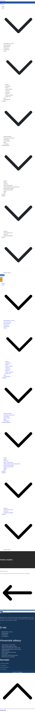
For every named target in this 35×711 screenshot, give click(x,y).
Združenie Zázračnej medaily (8, 189)
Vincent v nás (6, 234)
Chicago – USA (7, 96)
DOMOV (3, 6)
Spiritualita (5, 231)
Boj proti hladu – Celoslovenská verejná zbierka (10, 655)
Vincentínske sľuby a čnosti (8, 232)
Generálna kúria (6, 324)
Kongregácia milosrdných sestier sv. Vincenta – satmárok (11, 649)
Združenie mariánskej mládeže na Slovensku (9, 646)
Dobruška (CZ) (7, 368)
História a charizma (7, 46)
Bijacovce (7, 87)
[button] (19, 83)
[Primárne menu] (1, 278)
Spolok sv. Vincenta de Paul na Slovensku (9, 652)
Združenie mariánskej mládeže (8, 188)
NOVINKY (3, 194)
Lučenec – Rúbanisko (8, 89)
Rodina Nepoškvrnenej (5, 650)
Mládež (5, 142)
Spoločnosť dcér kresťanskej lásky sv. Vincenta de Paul (11, 647)
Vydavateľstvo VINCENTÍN (8, 235)
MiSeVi (5, 192)
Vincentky (5, 180)
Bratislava (7, 84)
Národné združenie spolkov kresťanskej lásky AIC (11, 186)
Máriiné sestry (6, 183)
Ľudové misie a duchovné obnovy (9, 414)
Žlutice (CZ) (7, 93)
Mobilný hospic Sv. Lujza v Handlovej (8, 656)
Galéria (5, 374)
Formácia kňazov (6, 139)
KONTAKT (4, 514)
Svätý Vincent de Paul (7, 321)
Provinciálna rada (6, 49)
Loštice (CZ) (7, 90)
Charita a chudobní (7, 417)
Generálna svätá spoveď (7, 136)
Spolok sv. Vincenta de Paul (8, 185)
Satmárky (5, 182)
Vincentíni (20, 672)
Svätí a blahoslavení (7, 99)
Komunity (5, 327)
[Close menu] (1, 281)
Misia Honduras (6, 420)
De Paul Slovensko (5, 653)
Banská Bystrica (8, 86)
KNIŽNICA (4, 472)
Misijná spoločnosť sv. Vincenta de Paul (8, 644)
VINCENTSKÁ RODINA (6, 422)
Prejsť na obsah (2, 0)
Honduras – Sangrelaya (9, 371)
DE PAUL (5, 191)
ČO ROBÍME (4, 377)
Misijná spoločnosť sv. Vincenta (9, 43)
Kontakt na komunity (7, 272)
